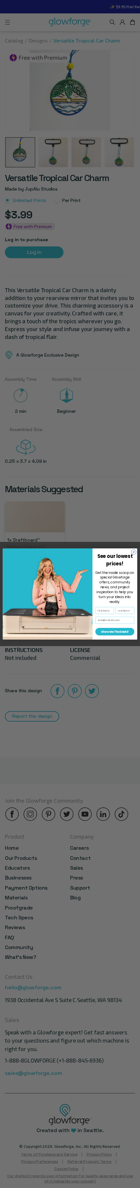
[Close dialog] (133, 551)
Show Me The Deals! (115, 632)
